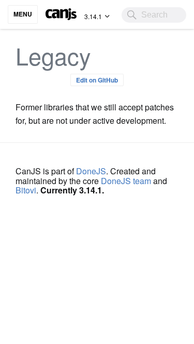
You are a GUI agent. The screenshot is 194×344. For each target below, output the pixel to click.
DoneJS (91, 171)
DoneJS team (126, 181)
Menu (22, 14)
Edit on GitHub (97, 80)
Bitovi (26, 190)
